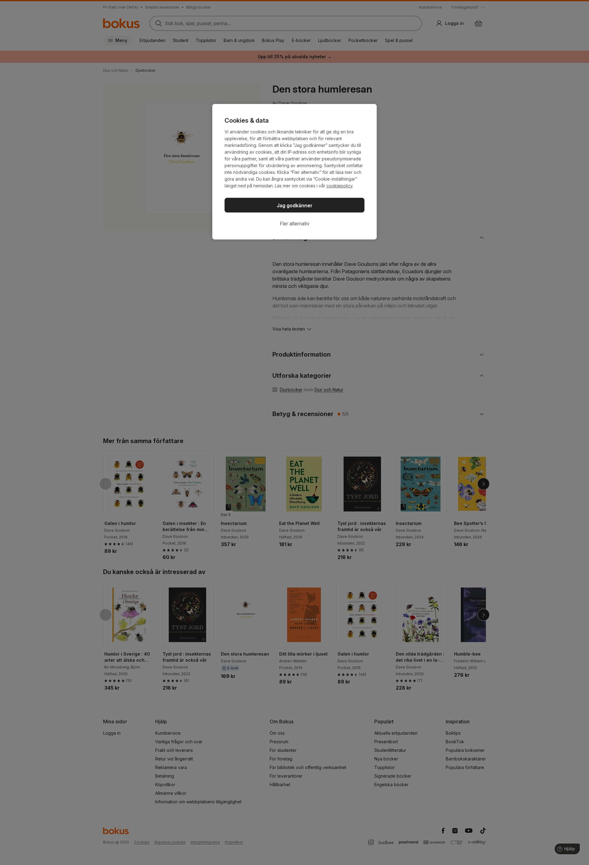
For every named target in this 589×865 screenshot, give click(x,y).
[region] (294, 171)
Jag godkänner (295, 205)
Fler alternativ (295, 223)
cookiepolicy (339, 185)
